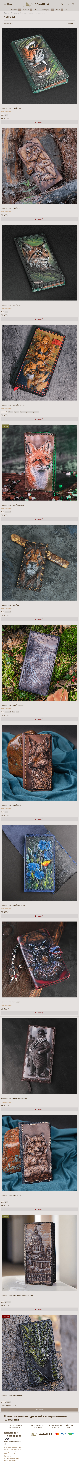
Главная (7, 13)
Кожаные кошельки (27, 13)
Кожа (58, 10)
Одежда (26, 10)
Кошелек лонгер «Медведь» (12, 705)
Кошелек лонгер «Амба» (11, 208)
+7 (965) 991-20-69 (13, 1436)
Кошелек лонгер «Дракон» (12, 1395)
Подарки (14, 10)
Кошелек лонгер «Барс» (11, 1195)
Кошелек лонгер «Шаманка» (13, 405)
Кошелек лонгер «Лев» (10, 605)
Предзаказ (39, 1409)
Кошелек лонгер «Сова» (11, 1002)
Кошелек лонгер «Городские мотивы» (17, 1295)
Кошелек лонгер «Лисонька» (13, 505)
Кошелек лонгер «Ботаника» (13, 905)
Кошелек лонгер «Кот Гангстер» (14, 1098)
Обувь (37, 10)
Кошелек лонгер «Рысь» (11, 305)
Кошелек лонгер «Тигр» (11, 108)
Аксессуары (45, 10)
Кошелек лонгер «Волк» (11, 805)
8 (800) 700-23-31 (11, 1433)
